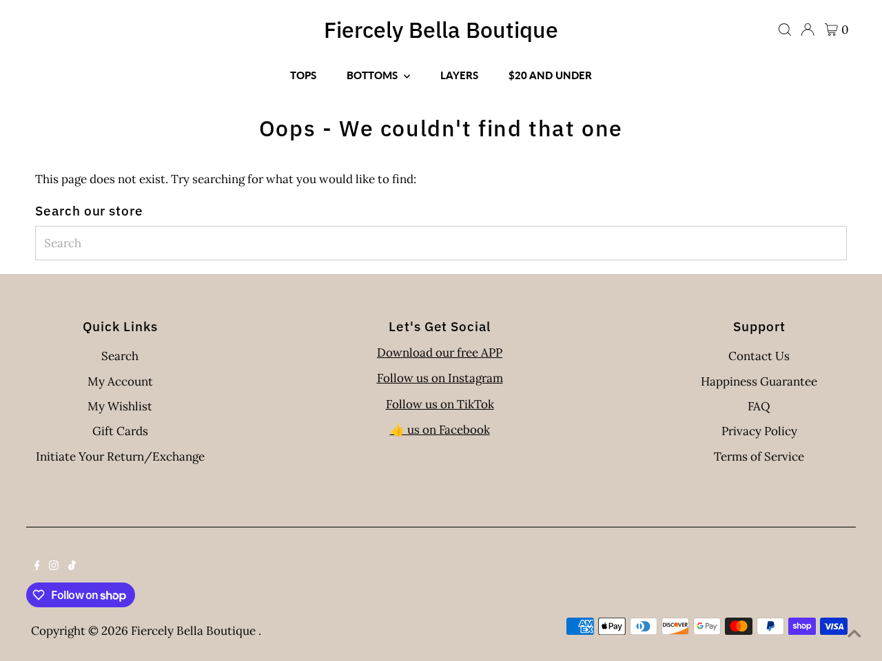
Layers (459, 75)
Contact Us (759, 356)
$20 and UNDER (550, 75)
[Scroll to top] (854, 633)
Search (120, 356)
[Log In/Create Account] (807, 29)
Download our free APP (439, 352)
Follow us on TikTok (440, 404)
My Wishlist (120, 406)
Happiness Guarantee (759, 381)
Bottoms (373, 75)
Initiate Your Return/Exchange (120, 456)
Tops (303, 75)
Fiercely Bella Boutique (441, 29)
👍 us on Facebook (440, 429)
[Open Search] (785, 29)
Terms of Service (759, 456)
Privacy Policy (759, 431)
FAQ (759, 406)
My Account (120, 381)
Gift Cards (120, 431)
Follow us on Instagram (440, 378)
